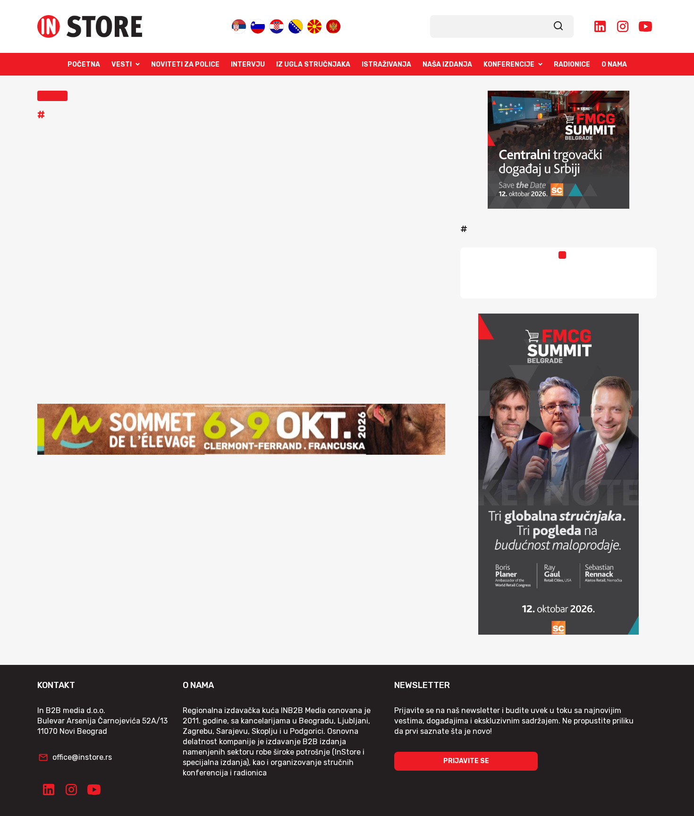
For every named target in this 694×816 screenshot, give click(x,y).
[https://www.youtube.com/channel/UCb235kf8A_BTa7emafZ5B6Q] (645, 26)
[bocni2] (558, 474)
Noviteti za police (185, 64)
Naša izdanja (447, 64)
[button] (52, 96)
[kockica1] (558, 150)
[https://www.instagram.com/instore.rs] (622, 26)
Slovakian (258, 24)
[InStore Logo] (89, 26)
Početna (84, 64)
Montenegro (333, 24)
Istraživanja (386, 64)
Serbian (239, 24)
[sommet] (241, 429)
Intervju (248, 64)
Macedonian (314, 24)
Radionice (572, 64)
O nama (614, 64)
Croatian (277, 24)
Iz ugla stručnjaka (313, 64)
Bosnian (295, 24)
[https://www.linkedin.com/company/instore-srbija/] (600, 26)
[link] (558, 26)
